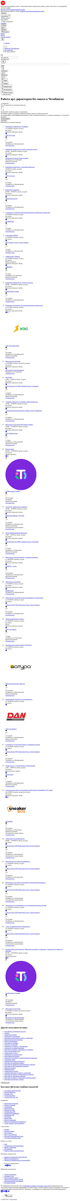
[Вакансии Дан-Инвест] (36, 717)
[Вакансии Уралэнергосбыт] (36, 329)
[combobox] (9, 58)
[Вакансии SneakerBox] (36, 809)
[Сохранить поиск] (2, 66)
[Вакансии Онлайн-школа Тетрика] (36, 474)
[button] (3, 33)
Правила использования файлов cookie (32, 11)
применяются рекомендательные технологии (37, 1186)
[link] (4, 29)
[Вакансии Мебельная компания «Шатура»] (36, 667)
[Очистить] (3, 61)
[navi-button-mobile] (2, 39)
